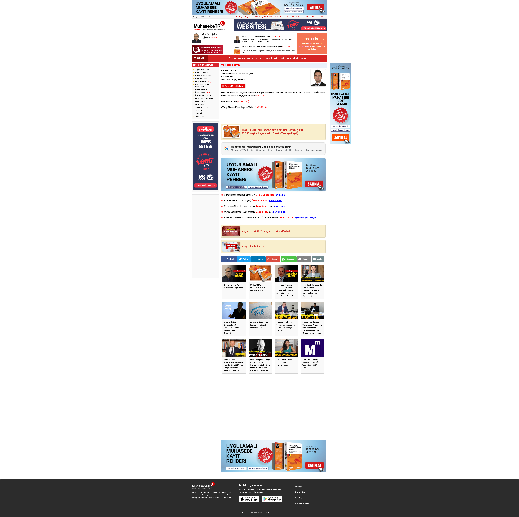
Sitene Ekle (304, 17)
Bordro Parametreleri (203, 76)
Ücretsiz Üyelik (300, 492)
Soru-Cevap (199, 104)
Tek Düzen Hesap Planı (203, 107)
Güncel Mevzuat (201, 89)
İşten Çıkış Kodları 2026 (204, 95)
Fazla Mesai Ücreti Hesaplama (202, 85)
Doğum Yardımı (201, 79)
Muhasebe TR (247, 513)
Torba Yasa (199, 110)
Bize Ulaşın (321, 17)
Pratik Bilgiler (200, 101)
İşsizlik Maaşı (202, 92)
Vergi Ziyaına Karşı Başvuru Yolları (244, 107)
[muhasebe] (209, 30)
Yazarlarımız (200, 116)
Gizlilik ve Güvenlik (302, 503)
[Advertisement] (205, 236)
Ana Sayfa (239, 17)
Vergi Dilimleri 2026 (266, 17)
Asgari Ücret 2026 (251, 17)
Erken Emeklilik (203, 82)
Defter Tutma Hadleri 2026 (284, 17)
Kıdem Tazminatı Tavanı (204, 98)
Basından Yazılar (201, 73)
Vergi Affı (198, 113)
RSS (297, 17)
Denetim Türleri (235, 101)
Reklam (313, 17)
